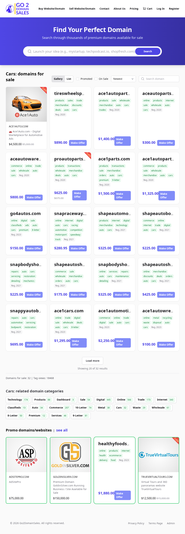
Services (58, 415)
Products (42, 399)
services (113, 271)
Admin (171, 523)
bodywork (16, 327)
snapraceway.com (73, 213)
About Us (119, 8)
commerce (16, 165)
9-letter (116, 180)
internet (170, 100)
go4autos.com (25, 213)
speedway (75, 234)
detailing (15, 280)
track (57, 239)
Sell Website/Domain (82, 8)
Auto (37, 407)
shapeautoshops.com (77, 264)
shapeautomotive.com (122, 213)
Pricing (134, 8)
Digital (103, 399)
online (146, 100)
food (113, 460)
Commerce (59, 407)
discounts (77, 105)
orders (102, 175)
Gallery (58, 78)
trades (102, 109)
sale (114, 100)
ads (27, 225)
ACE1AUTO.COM (18, 126)
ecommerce (115, 455)
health (102, 455)
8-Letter (15, 415)
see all (62, 430)
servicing (15, 276)
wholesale (125, 100)
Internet (165, 399)
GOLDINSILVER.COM (65, 476)
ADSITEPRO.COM (19, 476)
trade (79, 100)
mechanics (28, 280)
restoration (29, 276)
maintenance (122, 276)
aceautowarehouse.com (36, 159)
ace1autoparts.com (119, 93)
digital (24, 220)
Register (174, 8)
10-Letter (83, 407)
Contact (104, 8)
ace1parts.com (114, 159)
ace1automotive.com (121, 311)
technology (121, 225)
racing (74, 225)
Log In (161, 8)
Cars (121, 407)
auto (66, 109)
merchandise (61, 105)
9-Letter (80, 415)
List (69, 78)
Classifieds (16, 407)
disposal (157, 322)
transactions (74, 165)
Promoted (86, 78)
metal (156, 317)
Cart (149, 8)
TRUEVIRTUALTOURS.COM (157, 476)
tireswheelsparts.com (77, 93)
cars (74, 109)
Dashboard (65, 399)
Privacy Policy (136, 523)
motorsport (61, 234)
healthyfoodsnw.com (121, 443)
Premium (37, 415)
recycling (167, 317)
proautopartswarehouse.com (86, 159)
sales (70, 100)
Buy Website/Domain (51, 8)
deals (58, 109)
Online (124, 399)
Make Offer (78, 142)
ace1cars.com (69, 311)
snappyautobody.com (33, 311)
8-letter (35, 229)
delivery (103, 460)
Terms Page (156, 523)
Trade (144, 399)
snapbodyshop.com (31, 264)
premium (104, 180)
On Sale (103, 78)
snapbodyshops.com (120, 264)
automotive (61, 229)
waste (146, 322)
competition (76, 229)
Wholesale (160, 407)
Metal (104, 407)
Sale (85, 399)
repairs (14, 271)
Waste (139, 407)
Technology (18, 399)
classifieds (16, 225)
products (59, 100)
